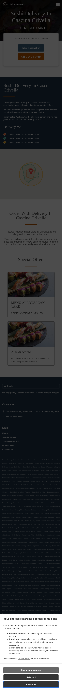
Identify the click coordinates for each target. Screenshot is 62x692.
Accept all (31, 684)
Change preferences (31, 670)
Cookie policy (24, 658)
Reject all (31, 677)
